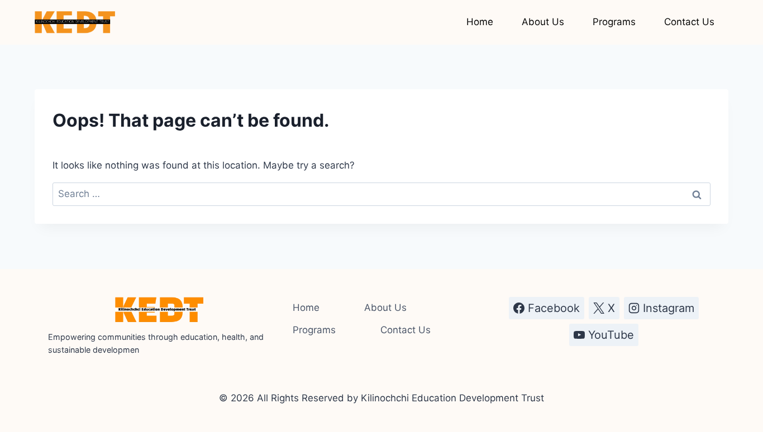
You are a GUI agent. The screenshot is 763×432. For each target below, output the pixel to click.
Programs (614, 21)
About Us (543, 21)
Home (479, 21)
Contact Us (689, 21)
